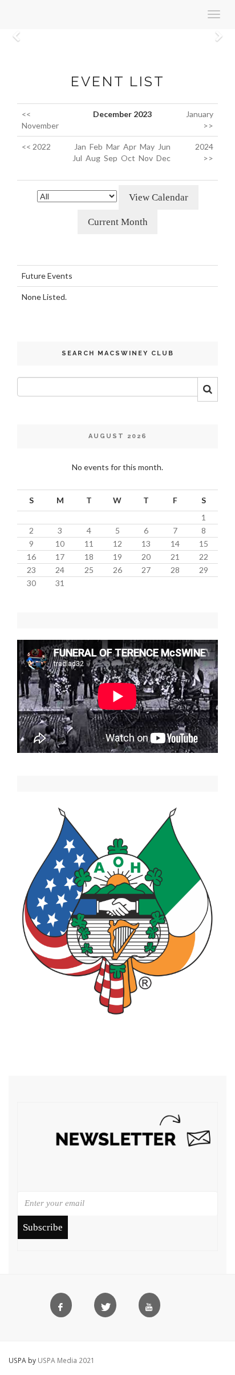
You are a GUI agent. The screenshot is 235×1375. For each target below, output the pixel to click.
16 (31, 557)
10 (59, 543)
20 (146, 557)
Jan (80, 146)
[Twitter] (107, 1307)
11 (89, 543)
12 (117, 543)
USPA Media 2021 (66, 1360)
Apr (129, 146)
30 (31, 583)
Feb (96, 146)
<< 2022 (36, 146)
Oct (128, 158)
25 (89, 570)
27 (146, 570)
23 (31, 570)
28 (175, 570)
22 (203, 557)
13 (146, 543)
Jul (77, 158)
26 (117, 570)
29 (203, 570)
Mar (113, 146)
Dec (163, 158)
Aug (93, 158)
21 (175, 557)
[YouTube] (152, 1307)
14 (175, 543)
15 (203, 543)
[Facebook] (63, 1307)
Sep (111, 158)
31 (59, 583)
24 (59, 570)
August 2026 (117, 436)
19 (117, 557)
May (147, 146)
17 (59, 557)
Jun (164, 146)
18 (89, 557)
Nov (146, 158)
